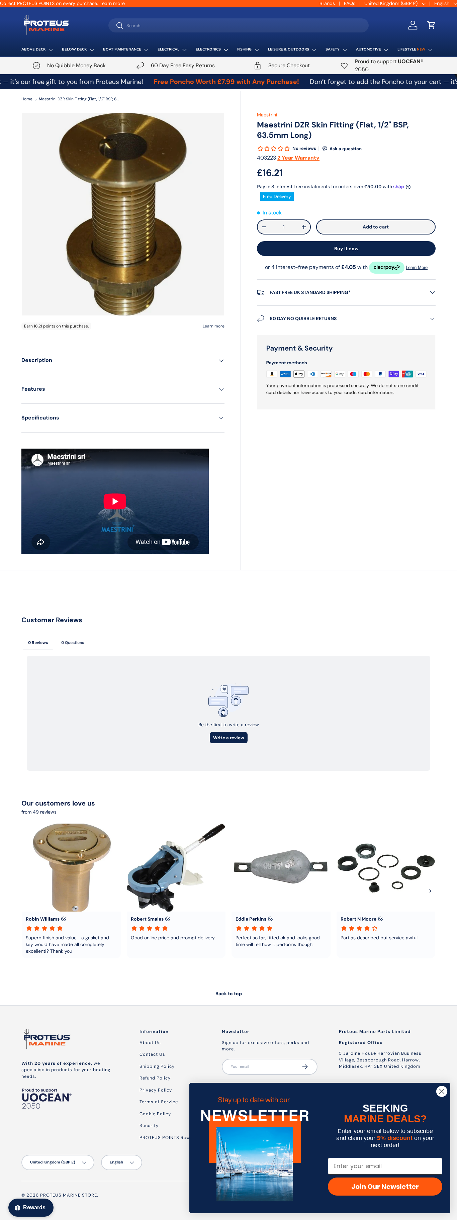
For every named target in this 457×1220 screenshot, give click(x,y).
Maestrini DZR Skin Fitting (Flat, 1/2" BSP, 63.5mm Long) (79, 99)
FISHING (244, 49)
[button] (431, 25)
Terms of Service (159, 1102)
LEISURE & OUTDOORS (288, 49)
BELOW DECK (74, 49)
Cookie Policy (155, 1114)
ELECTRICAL (168, 49)
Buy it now (346, 249)
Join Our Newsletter (385, 1186)
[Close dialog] (442, 1091)
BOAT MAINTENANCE (122, 49)
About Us (150, 1042)
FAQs (349, 3)
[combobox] (238, 25)
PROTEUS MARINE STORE (68, 1195)
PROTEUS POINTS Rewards (170, 1137)
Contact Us (152, 1054)
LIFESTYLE (411, 49)
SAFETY (333, 49)
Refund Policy (155, 1078)
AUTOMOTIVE (368, 49)
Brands (327, 3)
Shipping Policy (157, 1066)
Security (149, 1125)
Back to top (228, 994)
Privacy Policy (156, 1090)
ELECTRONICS (208, 49)
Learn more (112, 3)
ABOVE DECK (33, 49)
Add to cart (376, 227)
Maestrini (267, 115)
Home (26, 99)
